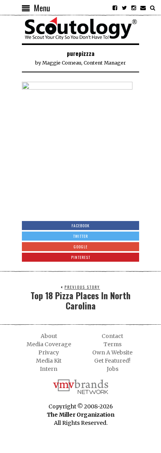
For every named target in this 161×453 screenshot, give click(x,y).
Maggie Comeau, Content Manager (84, 63)
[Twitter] (124, 8)
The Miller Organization (80, 414)
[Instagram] (133, 8)
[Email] (143, 8)
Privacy (48, 352)
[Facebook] (115, 8)
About (49, 336)
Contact (112, 336)
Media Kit (48, 360)
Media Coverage (49, 344)
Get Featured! (112, 360)
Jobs (112, 368)
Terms (113, 344)
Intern (48, 368)
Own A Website (112, 352)
